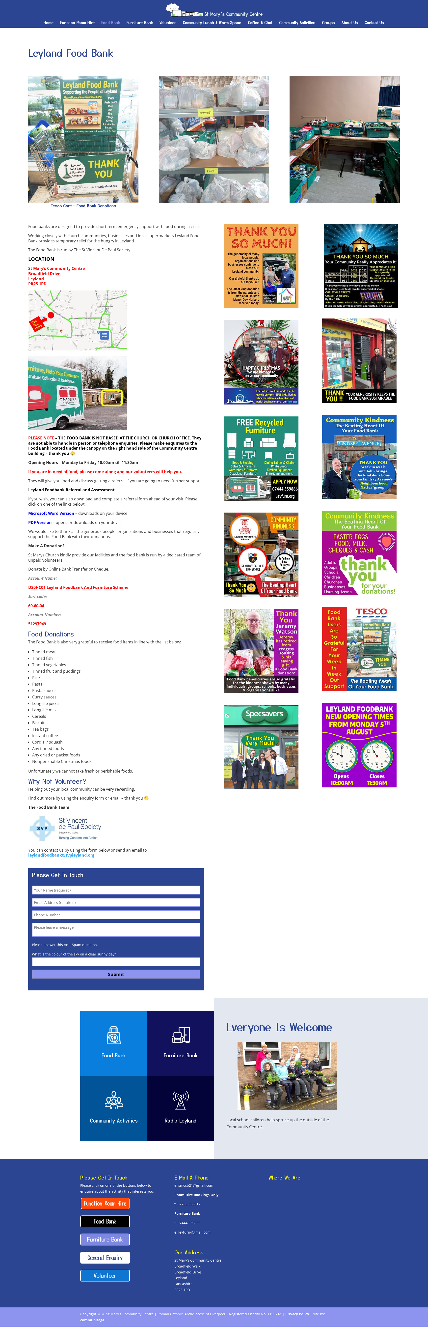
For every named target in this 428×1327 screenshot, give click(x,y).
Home (49, 23)
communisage (92, 1320)
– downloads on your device (101, 513)
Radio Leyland (180, 1120)
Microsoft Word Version (51, 513)
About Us (350, 23)
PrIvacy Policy (297, 1314)
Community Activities (297, 23)
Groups (328, 23)
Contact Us (374, 23)
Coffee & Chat (260, 23)
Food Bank (110, 23)
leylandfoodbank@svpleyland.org (61, 855)
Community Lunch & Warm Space (212, 23)
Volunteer (168, 23)
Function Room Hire (77, 23)
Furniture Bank (140, 23)
